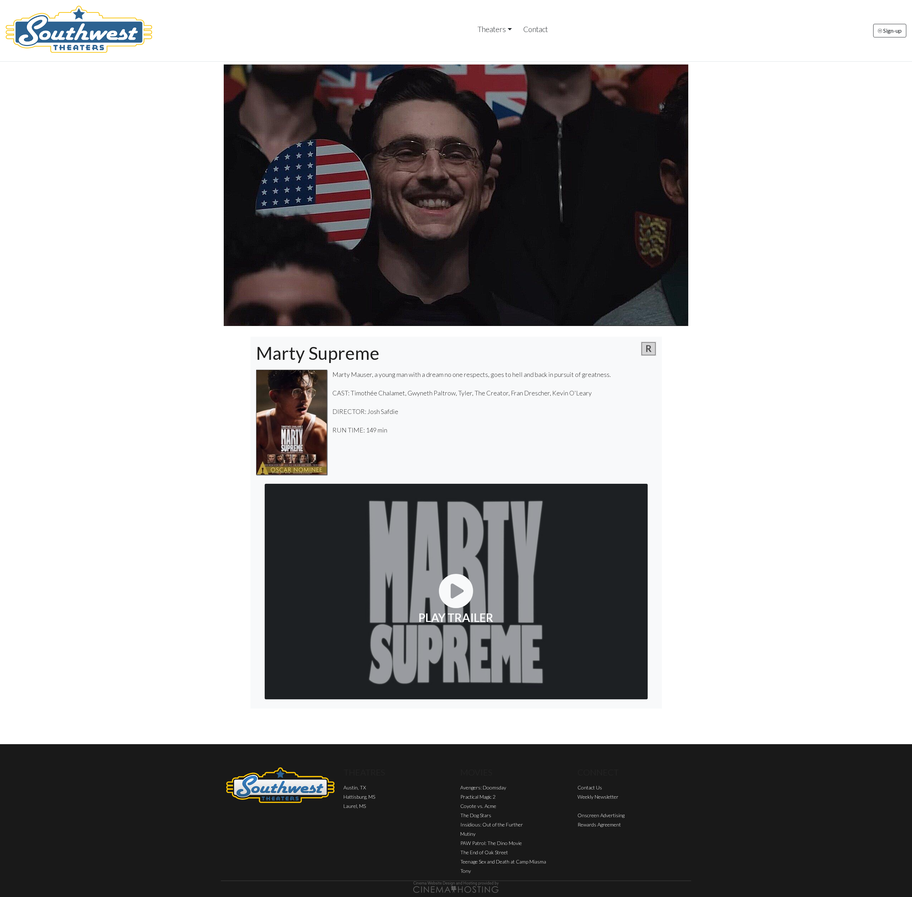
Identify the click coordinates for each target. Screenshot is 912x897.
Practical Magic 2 (478, 797)
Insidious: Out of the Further (491, 824)
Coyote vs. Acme (478, 806)
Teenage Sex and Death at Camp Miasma (503, 862)
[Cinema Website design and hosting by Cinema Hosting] (456, 886)
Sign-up (892, 30)
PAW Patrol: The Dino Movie (491, 843)
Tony (465, 871)
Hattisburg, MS (359, 797)
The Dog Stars (475, 815)
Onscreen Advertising (601, 815)
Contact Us (589, 787)
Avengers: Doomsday (483, 787)
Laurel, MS (354, 806)
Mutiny (468, 834)
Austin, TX (354, 787)
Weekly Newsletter (597, 797)
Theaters (491, 29)
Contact (535, 29)
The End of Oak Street (484, 852)
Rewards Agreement (599, 824)
